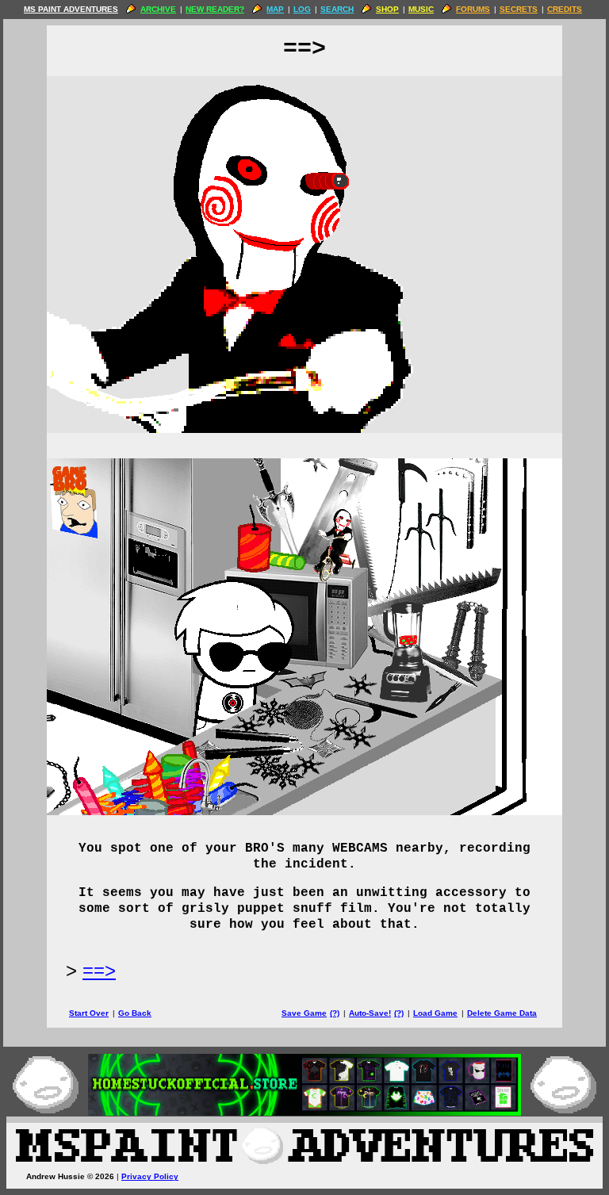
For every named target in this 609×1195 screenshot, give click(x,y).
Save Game (304, 1013)
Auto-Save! (370, 1013)
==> (99, 970)
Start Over (89, 1013)
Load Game (435, 1013)
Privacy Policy (149, 1176)
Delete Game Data (502, 1013)
